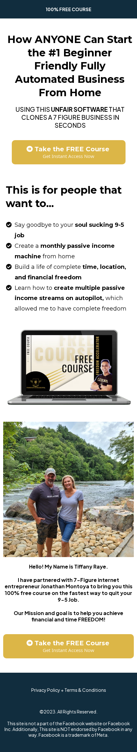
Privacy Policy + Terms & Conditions (68, 690)
